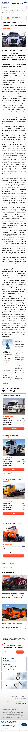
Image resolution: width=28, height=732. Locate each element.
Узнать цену (13, 428)
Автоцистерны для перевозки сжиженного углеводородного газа (19, 343)
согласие (24, 638)
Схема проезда (22, 704)
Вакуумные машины (19, 370)
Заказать (13, 469)
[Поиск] (25, 7)
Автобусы (5, 366)
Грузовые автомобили (6, 352)
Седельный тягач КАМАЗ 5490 (11, 396)
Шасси (5, 362)
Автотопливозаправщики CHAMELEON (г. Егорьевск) (7, 374)
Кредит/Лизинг (7, 473)
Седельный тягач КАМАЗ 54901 (12, 435)
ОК (24, 724)
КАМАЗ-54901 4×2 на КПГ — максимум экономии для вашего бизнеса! (9, 667)
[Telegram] (26, 694)
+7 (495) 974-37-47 (17, 3)
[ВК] (20, 694)
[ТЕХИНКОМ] (5, 3)
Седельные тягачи (7, 358)
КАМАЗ (23, 418)
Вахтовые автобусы (7, 367)
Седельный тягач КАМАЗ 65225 (12, 523)
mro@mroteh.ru (22, 699)
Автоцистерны (7, 370)
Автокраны (17, 355)
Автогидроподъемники (20, 357)
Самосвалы (5, 356)
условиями (4, 722)
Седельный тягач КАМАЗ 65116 (12, 479)
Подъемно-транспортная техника (19, 352)
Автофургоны (6, 360)
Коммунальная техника (19, 364)
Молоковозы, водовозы (8, 377)
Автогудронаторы (7, 379)
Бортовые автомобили (7, 354)
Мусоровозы (18, 381)
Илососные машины (19, 372)
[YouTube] (23, 694)
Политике (18, 641)
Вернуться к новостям (8, 563)
